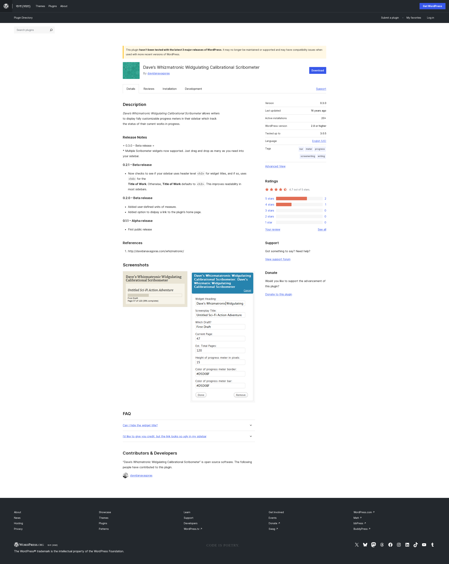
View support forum (277, 259)
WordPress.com (364, 512)
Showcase (105, 512)
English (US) (319, 140)
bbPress (360, 523)
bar (301, 149)
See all (322, 229)
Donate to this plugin (278, 294)
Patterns (104, 528)
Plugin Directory (23, 17)
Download (317, 70)
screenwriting (308, 156)
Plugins (103, 523)
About (17, 512)
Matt (358, 517)
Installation (170, 88)
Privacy (18, 528)
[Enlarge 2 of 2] (250, 276)
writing (321, 156)
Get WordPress (432, 6)
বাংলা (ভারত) (53, 545)
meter (309, 149)
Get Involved (276, 512)
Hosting (18, 523)
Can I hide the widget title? (140, 425)
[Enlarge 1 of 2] (183, 276)
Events (273, 517)
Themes (103, 517)
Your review (272, 229)
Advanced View (275, 166)
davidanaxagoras (159, 73)
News (17, 517)
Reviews (148, 88)
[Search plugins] (51, 29)
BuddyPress (362, 528)
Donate (274, 523)
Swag (273, 528)
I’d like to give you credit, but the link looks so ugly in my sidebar (164, 436)
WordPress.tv (193, 528)
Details (130, 88)
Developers (190, 523)
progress (320, 149)
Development (193, 88)
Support (321, 88)
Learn (187, 512)
